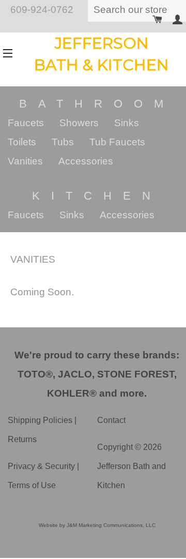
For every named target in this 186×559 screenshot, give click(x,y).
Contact (111, 420)
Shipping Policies (40, 420)
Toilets (22, 142)
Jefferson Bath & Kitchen (101, 54)
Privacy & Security (41, 466)
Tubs (63, 142)
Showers (79, 122)
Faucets (26, 122)
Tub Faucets (117, 142)
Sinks (126, 122)
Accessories (85, 161)
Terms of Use (32, 485)
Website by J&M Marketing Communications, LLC (97, 525)
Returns (22, 439)
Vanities (25, 161)
